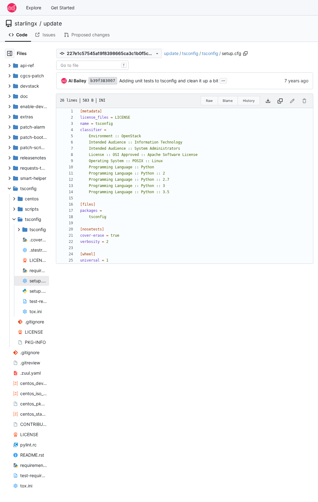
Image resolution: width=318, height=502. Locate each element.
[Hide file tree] (9, 53)
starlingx (26, 24)
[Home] (11, 7)
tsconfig (190, 53)
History (249, 100)
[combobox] (92, 65)
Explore (33, 7)
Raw (209, 100)
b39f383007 (102, 80)
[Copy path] (245, 53)
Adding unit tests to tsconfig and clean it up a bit (168, 80)
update (52, 24)
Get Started (63, 7)
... (223, 80)
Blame (228, 100)
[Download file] (268, 101)
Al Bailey (77, 80)
